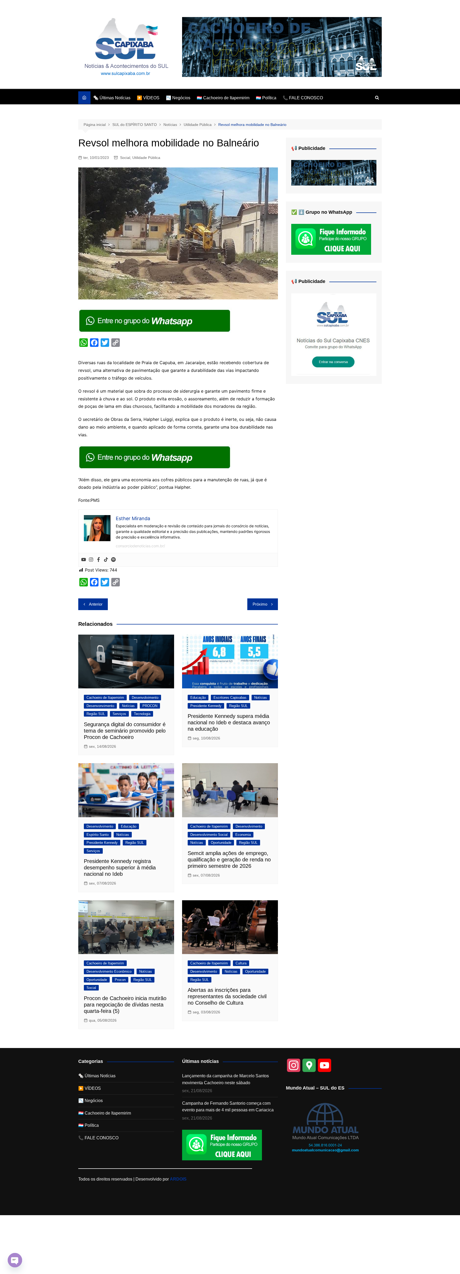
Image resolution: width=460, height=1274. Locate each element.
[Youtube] (83, 559)
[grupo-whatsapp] (155, 320)
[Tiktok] (106, 559)
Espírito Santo (98, 835)
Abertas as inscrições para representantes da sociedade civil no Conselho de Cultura (227, 996)
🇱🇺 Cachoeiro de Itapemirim (223, 98)
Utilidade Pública (146, 157)
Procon (120, 980)
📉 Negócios (178, 98)
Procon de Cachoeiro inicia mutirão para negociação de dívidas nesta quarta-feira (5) (125, 1004)
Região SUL (96, 714)
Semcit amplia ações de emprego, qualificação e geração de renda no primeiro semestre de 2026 (229, 859)
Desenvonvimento (100, 706)
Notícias (128, 706)
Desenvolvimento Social (209, 835)
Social (125, 157)
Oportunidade (221, 843)
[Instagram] (91, 559)
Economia (243, 835)
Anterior (95, 604)
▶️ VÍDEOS (148, 98)
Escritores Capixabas (230, 698)
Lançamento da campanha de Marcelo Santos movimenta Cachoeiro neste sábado (225, 1079)
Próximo (260, 604)
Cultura (241, 963)
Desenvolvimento (145, 698)
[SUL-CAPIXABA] (333, 334)
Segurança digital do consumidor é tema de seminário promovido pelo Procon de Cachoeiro (125, 730)
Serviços (119, 714)
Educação (198, 698)
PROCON (149, 706)
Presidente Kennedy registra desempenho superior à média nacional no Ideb (120, 867)
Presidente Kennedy (205, 706)
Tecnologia (142, 714)
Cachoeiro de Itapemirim (105, 698)
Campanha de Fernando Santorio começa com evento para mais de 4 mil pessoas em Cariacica (228, 1106)
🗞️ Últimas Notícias (111, 98)
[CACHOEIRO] (282, 46)
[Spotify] (113, 559)
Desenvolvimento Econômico (109, 971)
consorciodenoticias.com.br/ (140, 546)
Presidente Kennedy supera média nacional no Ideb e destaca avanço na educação (229, 722)
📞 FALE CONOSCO (303, 98)
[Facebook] (98, 559)
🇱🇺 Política (266, 98)
